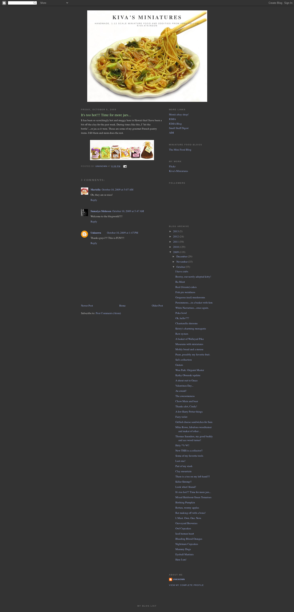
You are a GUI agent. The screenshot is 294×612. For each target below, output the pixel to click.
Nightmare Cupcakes (186, 544)
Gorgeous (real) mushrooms (190, 297)
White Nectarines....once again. (192, 307)
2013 (176, 231)
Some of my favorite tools (189, 455)
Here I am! (180, 559)
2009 (176, 252)
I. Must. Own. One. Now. (188, 518)
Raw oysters (181, 333)
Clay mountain (183, 471)
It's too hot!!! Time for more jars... (193, 492)
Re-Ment (180, 282)
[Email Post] (124, 166)
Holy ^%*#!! (182, 445)
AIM (171, 132)
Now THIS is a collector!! (189, 450)
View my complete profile (186, 585)
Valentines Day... (184, 385)
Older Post (157, 305)
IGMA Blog (175, 123)
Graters (179, 365)
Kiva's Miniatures (147, 17)
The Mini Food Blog (180, 149)
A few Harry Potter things (189, 411)
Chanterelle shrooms (186, 323)
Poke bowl (181, 313)
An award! (180, 391)
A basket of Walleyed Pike (189, 339)
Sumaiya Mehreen (101, 211)
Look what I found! (185, 487)
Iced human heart (184, 533)
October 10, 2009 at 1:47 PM (122, 232)
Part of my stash (183, 466)
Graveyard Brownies (186, 523)
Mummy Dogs (183, 549)
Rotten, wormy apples (187, 507)
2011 (176, 241)
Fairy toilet (181, 417)
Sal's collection (183, 359)
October (181, 267)
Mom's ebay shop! (179, 114)
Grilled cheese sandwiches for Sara (193, 422)
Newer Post (87, 305)
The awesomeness (185, 396)
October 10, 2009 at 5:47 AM (128, 211)
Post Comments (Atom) (108, 313)
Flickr (172, 166)
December (182, 256)
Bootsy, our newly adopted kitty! (193, 276)
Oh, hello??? (182, 318)
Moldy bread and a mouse (189, 349)
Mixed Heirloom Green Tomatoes (193, 497)
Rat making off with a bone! (190, 513)
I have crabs (181, 271)
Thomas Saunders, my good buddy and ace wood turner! (194, 438)
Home (122, 305)
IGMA (172, 119)
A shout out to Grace (186, 380)
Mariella (96, 189)
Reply (94, 200)
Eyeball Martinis (184, 554)
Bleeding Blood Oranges (188, 539)
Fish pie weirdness (185, 292)
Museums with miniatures (189, 344)
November (182, 261)
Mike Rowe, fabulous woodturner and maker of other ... (193, 429)
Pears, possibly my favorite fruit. (192, 354)
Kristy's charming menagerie (190, 328)
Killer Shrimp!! (183, 481)
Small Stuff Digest (179, 128)
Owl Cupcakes (183, 528)
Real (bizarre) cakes (186, 287)
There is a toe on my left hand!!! (192, 476)
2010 (176, 247)
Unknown (96, 232)
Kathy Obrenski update (187, 375)
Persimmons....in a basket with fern (194, 302)
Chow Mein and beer (186, 401)
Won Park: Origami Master (189, 370)
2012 (176, 236)
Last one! (180, 461)
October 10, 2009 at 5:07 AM (117, 189)
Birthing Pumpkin (185, 502)
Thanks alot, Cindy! (186, 406)
